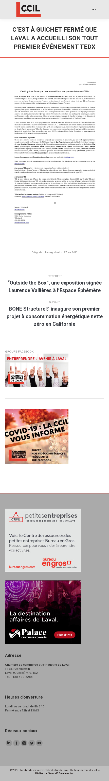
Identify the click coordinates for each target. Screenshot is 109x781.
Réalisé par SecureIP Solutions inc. (54, 773)
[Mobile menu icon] (93, 9)
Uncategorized (52, 252)
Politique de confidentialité (85, 770)
